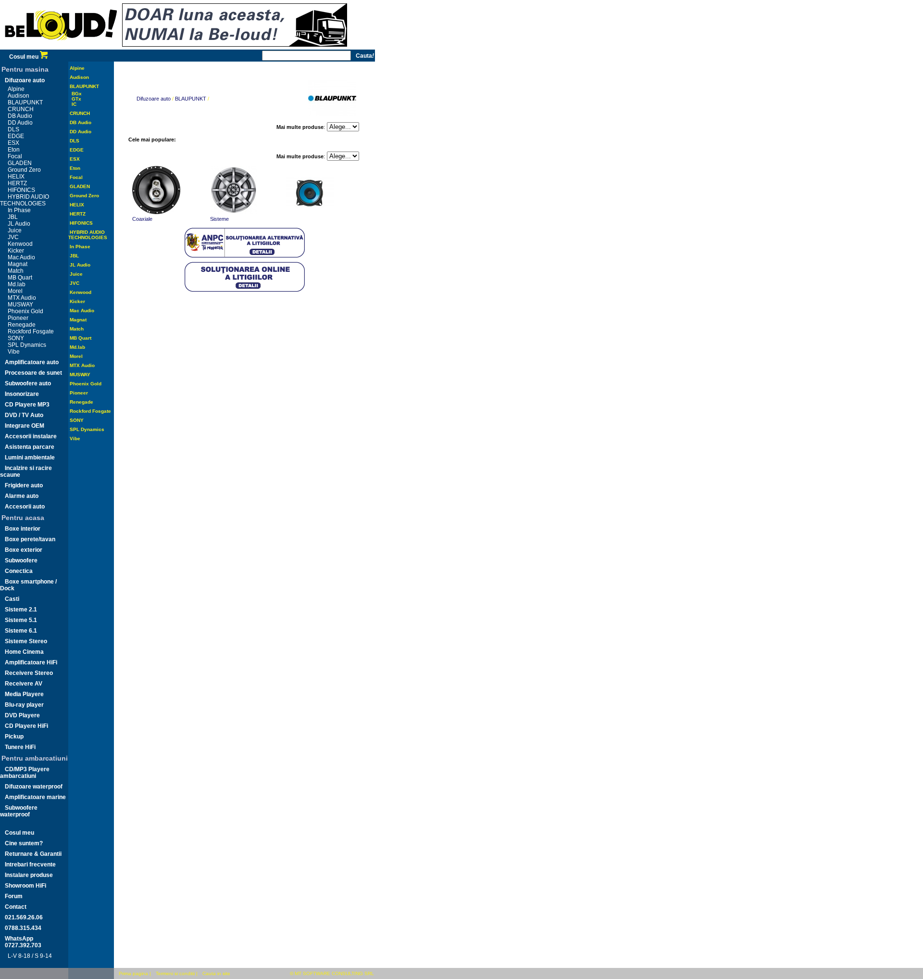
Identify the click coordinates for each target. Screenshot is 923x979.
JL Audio (19, 223)
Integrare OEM (24, 425)
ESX (13, 143)
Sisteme (219, 219)
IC (74, 104)
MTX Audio (22, 297)
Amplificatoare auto (32, 362)
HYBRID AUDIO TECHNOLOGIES (24, 200)
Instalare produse (29, 875)
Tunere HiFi (20, 747)
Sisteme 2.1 (21, 609)
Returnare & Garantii (33, 854)
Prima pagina (133, 973)
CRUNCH (21, 109)
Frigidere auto (24, 485)
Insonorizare (22, 394)
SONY (16, 338)
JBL (13, 217)
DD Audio (20, 122)
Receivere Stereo (29, 673)
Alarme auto (21, 496)
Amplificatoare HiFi (31, 662)
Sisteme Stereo (26, 641)
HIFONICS (21, 190)
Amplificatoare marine (35, 797)
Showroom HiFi (25, 885)
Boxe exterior (23, 550)
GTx (76, 99)
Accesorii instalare (31, 436)
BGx (77, 93)
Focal (15, 156)
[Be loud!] (61, 48)
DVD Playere (22, 715)
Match (16, 270)
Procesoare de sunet (33, 372)
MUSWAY (20, 304)
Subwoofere (21, 560)
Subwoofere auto (28, 383)
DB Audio (20, 116)
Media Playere (24, 694)
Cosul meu (24, 56)
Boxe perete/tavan (30, 539)
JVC (13, 237)
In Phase (19, 210)
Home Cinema (24, 651)
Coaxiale (142, 219)
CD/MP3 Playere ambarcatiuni (25, 772)
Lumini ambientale (30, 457)
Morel (15, 291)
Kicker (16, 250)
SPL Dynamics (27, 345)
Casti (12, 599)
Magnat (17, 264)
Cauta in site (216, 973)
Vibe (14, 351)
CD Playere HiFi (26, 726)
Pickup (14, 736)
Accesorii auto (25, 506)
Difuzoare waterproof (33, 786)
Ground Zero (24, 169)
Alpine (16, 89)
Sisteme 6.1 (21, 630)
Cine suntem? (24, 843)
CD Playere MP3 (27, 404)
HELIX (16, 176)
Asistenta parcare (29, 447)
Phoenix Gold (25, 311)
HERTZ (17, 183)
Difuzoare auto (25, 80)
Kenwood (20, 244)
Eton (14, 149)
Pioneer (18, 318)
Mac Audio (21, 257)
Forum (14, 896)
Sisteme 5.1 (21, 620)
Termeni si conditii (175, 973)
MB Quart (20, 277)
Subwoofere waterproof (18, 811)
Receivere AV (23, 683)
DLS (13, 129)
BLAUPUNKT (25, 102)
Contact (15, 906)
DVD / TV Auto (24, 415)
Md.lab (16, 284)
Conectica (19, 571)
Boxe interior (22, 528)
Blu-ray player (24, 704)
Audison (18, 95)
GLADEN (20, 163)
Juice (15, 230)
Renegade (22, 324)
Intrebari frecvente (30, 864)
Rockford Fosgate (31, 331)
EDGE (16, 136)
